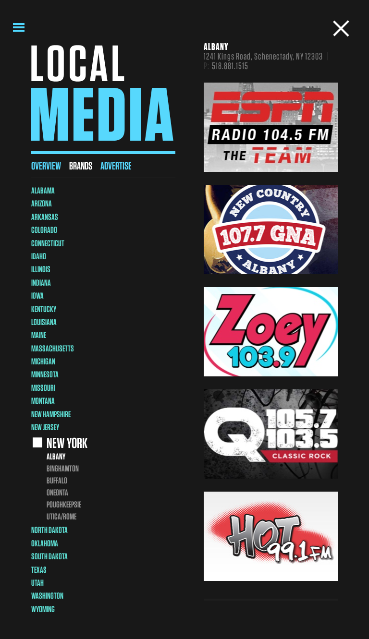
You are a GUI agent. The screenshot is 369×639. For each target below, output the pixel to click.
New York (67, 442)
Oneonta (57, 492)
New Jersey (45, 427)
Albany (56, 456)
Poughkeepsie (64, 504)
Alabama (43, 190)
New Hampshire (51, 414)
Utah (37, 583)
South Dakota (49, 556)
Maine (38, 335)
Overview (46, 165)
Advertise (116, 165)
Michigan (43, 361)
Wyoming (43, 609)
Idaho (38, 256)
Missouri (43, 388)
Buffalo (57, 480)
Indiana (41, 282)
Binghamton (63, 468)
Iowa (37, 295)
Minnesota (45, 374)
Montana (43, 401)
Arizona (41, 203)
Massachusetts (52, 348)
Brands (80, 165)
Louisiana (44, 322)
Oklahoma (44, 543)
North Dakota (49, 530)
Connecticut (47, 243)
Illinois (40, 269)
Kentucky (43, 309)
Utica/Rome (61, 516)
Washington (47, 596)
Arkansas (44, 217)
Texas (39, 570)
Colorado (44, 230)
